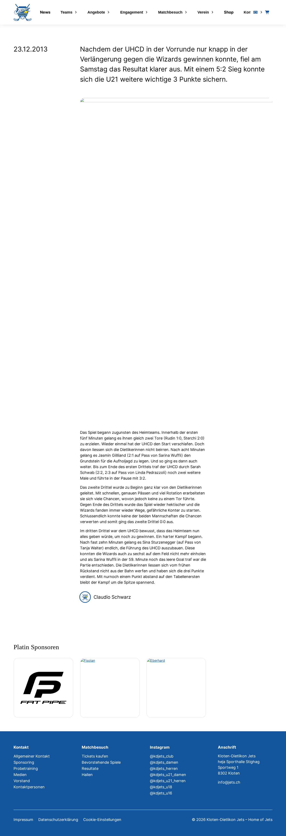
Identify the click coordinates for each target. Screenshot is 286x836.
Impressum (23, 819)
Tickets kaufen (95, 756)
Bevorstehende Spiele (101, 762)
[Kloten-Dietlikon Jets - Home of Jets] (23, 12)
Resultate (90, 768)
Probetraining (26, 768)
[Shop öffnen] (267, 12)
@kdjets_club (161, 756)
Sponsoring (24, 762)
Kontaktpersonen (29, 787)
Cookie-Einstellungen (102, 819)
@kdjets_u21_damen (168, 774)
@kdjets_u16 (161, 793)
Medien (20, 774)
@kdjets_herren (164, 768)
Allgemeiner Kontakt (32, 756)
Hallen (87, 774)
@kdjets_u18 (161, 787)
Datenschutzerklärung (58, 819)
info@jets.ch (229, 782)
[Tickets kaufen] (255, 12)
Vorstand (22, 781)
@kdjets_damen (164, 762)
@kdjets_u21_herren (168, 781)
